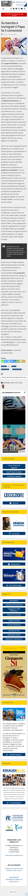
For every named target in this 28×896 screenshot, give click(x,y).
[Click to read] (14, 403)
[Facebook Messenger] (5, 361)
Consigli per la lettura (9, 648)
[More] (23, 361)
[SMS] (20, 361)
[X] (11, 8)
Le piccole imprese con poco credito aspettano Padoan (13, 407)
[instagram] (19, 8)
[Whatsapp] (2, 361)
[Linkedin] (14, 361)
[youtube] (22, 8)
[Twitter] (8, 361)
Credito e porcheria (10, 436)
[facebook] (16, 8)
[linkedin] (13, 8)
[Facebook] (11, 361)
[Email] (17, 361)
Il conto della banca (10, 451)
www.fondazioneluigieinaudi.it (14, 855)
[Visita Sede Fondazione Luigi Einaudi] (14, 5)
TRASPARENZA (14, 877)
